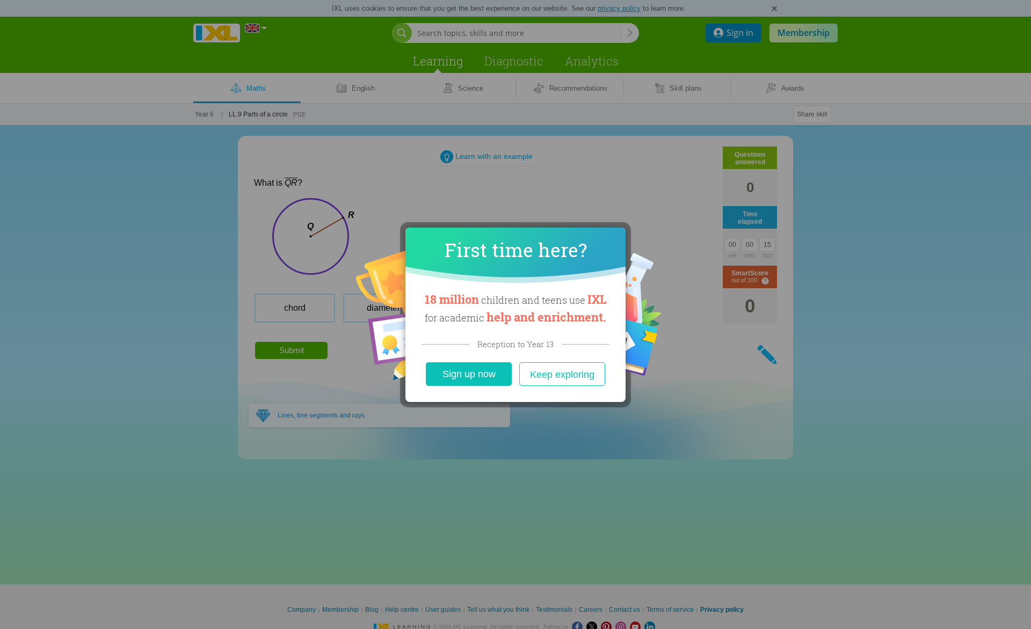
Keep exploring (562, 374)
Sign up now (469, 374)
